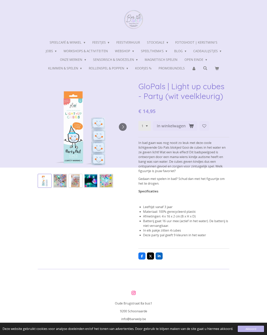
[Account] (194, 68)
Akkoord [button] (250, 329)
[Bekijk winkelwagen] (216, 68)
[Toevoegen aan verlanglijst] (204, 126)
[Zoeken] (205, 68)
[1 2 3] (144, 126)
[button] (45, 181)
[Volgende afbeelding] (123, 127)
